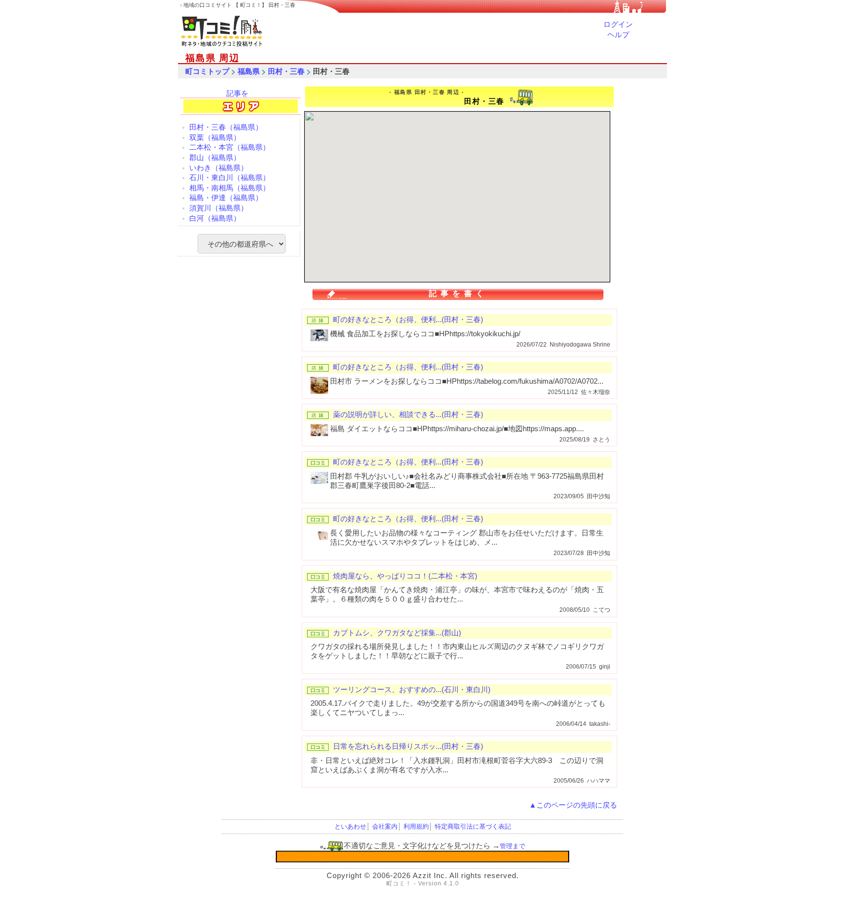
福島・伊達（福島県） (226, 198)
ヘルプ (618, 35)
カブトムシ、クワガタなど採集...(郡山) (397, 633)
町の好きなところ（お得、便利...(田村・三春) (408, 320)
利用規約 (416, 826)
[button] (462, 195)
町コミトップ (207, 71)
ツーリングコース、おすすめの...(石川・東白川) (411, 690)
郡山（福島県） (215, 158)
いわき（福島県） (218, 168)
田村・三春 (286, 71)
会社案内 (385, 826)
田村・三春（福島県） (226, 127)
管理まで (512, 846)
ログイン (618, 24)
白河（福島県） (215, 218)
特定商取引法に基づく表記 (473, 826)
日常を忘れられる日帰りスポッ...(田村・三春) (408, 746)
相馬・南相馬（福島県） (229, 188)
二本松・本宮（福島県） (229, 147)
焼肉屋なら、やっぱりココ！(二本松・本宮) (405, 576)
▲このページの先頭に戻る (573, 805)
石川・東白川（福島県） (229, 178)
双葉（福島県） (215, 137)
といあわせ (350, 826)
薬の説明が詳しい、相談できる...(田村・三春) (408, 414)
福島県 (249, 71)
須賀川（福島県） (218, 208)
